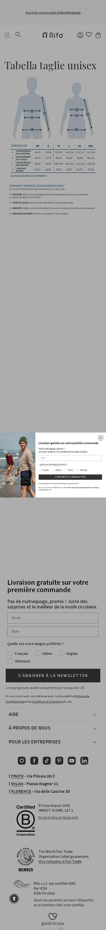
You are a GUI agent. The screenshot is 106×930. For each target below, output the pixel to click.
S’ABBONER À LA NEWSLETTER (70, 477)
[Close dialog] (101, 437)
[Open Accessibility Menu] (14, 899)
